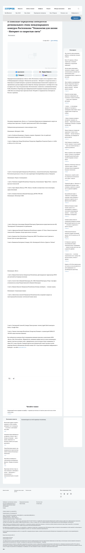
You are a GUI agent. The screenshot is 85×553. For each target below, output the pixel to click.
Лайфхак (40, 8)
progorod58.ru (23, 524)
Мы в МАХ (18, 13)
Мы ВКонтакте (8, 13)
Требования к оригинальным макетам (10, 501)
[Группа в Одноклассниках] (64, 494)
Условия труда (39, 503)
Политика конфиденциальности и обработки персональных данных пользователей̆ (9, 505)
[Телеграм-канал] (20, 75)
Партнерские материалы (40, 13)
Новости (20, 8)
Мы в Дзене (27, 13)
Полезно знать (28, 490)
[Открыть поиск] (78, 8)
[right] (80, 13)
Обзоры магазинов (59, 8)
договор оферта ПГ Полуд (8, 537)
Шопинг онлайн (6, 490)
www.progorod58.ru (13, 511)
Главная (4, 507)
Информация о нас (76, 13)
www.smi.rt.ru (22, 347)
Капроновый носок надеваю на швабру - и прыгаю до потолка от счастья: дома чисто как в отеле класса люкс (32, 412)
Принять (76, 18)
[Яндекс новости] (45, 72)
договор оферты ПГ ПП (7, 538)
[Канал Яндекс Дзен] (71, 494)
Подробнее (44, 542)
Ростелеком (11, 35)
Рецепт (48, 8)
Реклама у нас (64, 13)
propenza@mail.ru (20, 515)
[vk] (9, 378)
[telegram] (14, 378)
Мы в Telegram (53, 13)
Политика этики (39, 501)
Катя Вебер (54, 40)
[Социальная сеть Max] (45, 75)
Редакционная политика (24, 501)
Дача (69, 8)
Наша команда (22, 503)
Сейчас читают (30, 8)
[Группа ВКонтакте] (20, 72)
